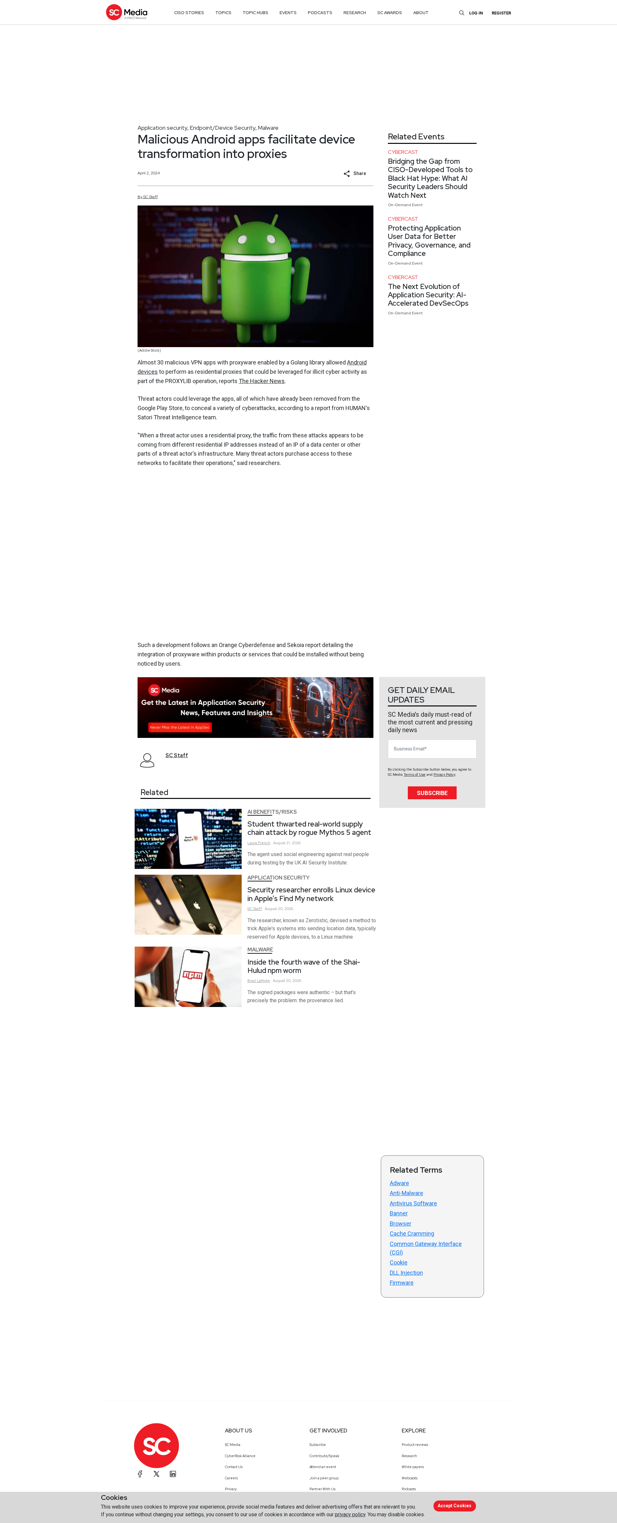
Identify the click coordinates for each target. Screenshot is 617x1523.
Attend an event (322, 1467)
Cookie (398, 1262)
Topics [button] (223, 12)
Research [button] (355, 12)
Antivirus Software (413, 1203)
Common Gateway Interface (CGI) (426, 1248)
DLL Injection (406, 1272)
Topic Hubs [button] (255, 12)
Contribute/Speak (324, 1456)
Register (501, 13)
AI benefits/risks (272, 812)
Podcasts (409, 1489)
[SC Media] (126, 12)
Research (409, 1456)
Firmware (402, 1282)
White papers (413, 1467)
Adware (399, 1183)
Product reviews (415, 1444)
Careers (231, 1478)
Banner (399, 1213)
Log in (476, 13)
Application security (162, 127)
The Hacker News (262, 381)
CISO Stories (189, 12)
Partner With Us (322, 1489)
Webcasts (409, 1478)
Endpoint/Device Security (222, 127)
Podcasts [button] (320, 12)
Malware (268, 127)
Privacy (231, 1489)
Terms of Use (414, 775)
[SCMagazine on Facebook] (140, 1474)
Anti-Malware (406, 1193)
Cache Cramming (412, 1233)
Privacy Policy (444, 775)
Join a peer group (324, 1478)
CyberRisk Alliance (240, 1456)
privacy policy (350, 1514)
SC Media (232, 1444)
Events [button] (288, 12)
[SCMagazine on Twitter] (156, 1474)
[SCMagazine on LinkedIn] (173, 1474)
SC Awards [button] (389, 12)
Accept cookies (454, 1505)
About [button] (421, 12)
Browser (400, 1223)
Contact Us (234, 1467)
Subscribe (432, 793)
